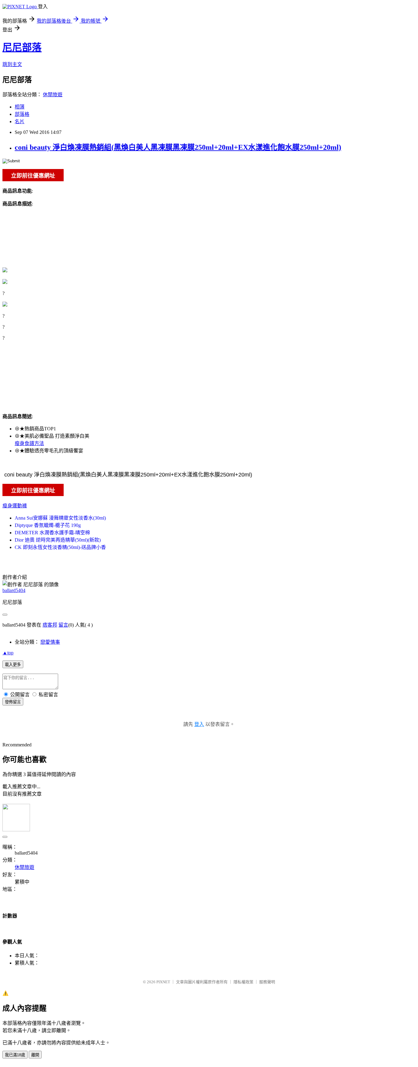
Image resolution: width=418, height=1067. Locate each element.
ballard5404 (13, 590)
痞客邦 (50, 624)
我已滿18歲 (15, 1055)
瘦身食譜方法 (29, 443)
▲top (7, 652)
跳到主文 (12, 64)
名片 (19, 121)
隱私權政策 (243, 982)
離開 (35, 1055)
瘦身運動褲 (14, 505)
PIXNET (163, 982)
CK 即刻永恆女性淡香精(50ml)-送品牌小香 (60, 547)
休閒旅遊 (52, 94)
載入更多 (13, 664)
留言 (63, 624)
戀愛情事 (50, 642)
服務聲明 (267, 982)
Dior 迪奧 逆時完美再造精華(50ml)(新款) (58, 540)
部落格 (22, 114)
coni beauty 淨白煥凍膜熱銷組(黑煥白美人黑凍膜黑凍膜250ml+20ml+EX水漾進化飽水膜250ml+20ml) (178, 147)
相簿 (19, 106)
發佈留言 (13, 702)
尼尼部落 (22, 47)
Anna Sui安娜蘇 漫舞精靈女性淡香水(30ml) (60, 518)
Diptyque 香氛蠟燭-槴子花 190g (48, 525)
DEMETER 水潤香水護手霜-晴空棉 (52, 532)
